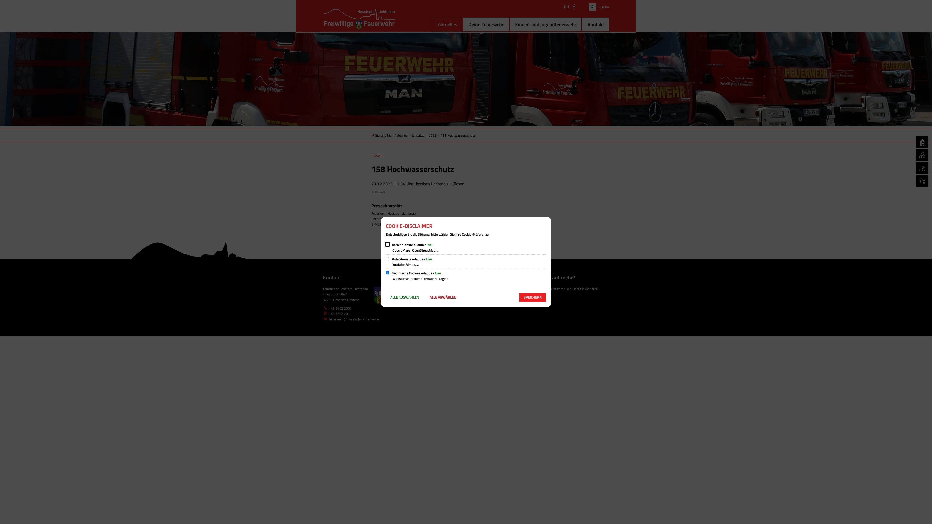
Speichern (533, 297)
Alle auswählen (404, 297)
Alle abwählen (443, 297)
